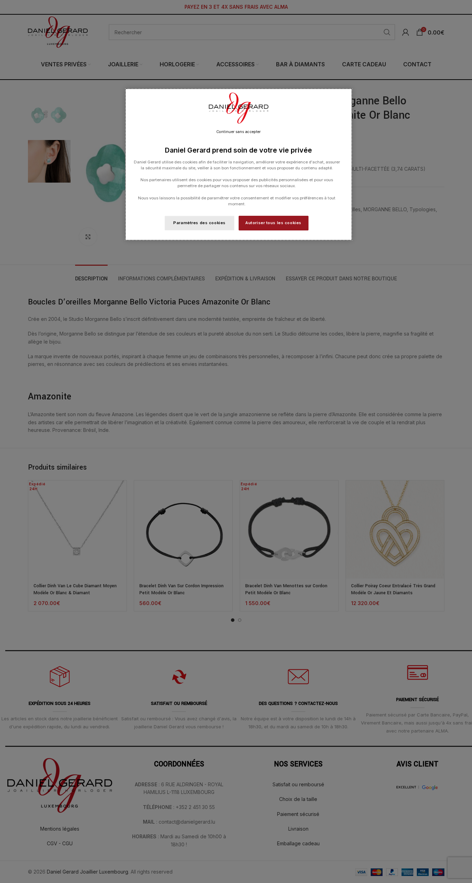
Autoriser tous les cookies (273, 222)
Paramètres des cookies (199, 222)
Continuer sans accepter (238, 132)
